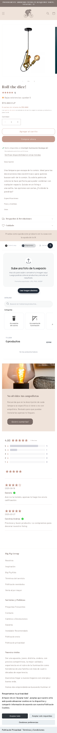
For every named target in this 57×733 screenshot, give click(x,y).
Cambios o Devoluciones (16, 619)
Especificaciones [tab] (11, 198)
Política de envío (12, 637)
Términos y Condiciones (33, 730)
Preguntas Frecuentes (15, 607)
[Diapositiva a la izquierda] (23, 81)
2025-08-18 (10, 488)
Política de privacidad (15, 643)
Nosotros (9, 560)
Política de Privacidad (11, 730)
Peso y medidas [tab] (10, 204)
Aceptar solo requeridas (42, 716)
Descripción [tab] (9, 162)
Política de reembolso (15, 584)
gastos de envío (10, 110)
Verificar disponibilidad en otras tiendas (23, 155)
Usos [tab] (6, 209)
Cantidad (5, 117)
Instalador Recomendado (16, 631)
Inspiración (10, 566)
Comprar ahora (28, 139)
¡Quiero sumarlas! (20, 421)
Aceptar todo (15, 716)
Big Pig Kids (10, 572)
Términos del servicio (15, 578)
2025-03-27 (10, 514)
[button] (3, 13)
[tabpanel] (28, 180)
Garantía (9, 625)
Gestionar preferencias (28, 722)
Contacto (9, 613)
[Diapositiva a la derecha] (34, 81)
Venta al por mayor (13, 590)
